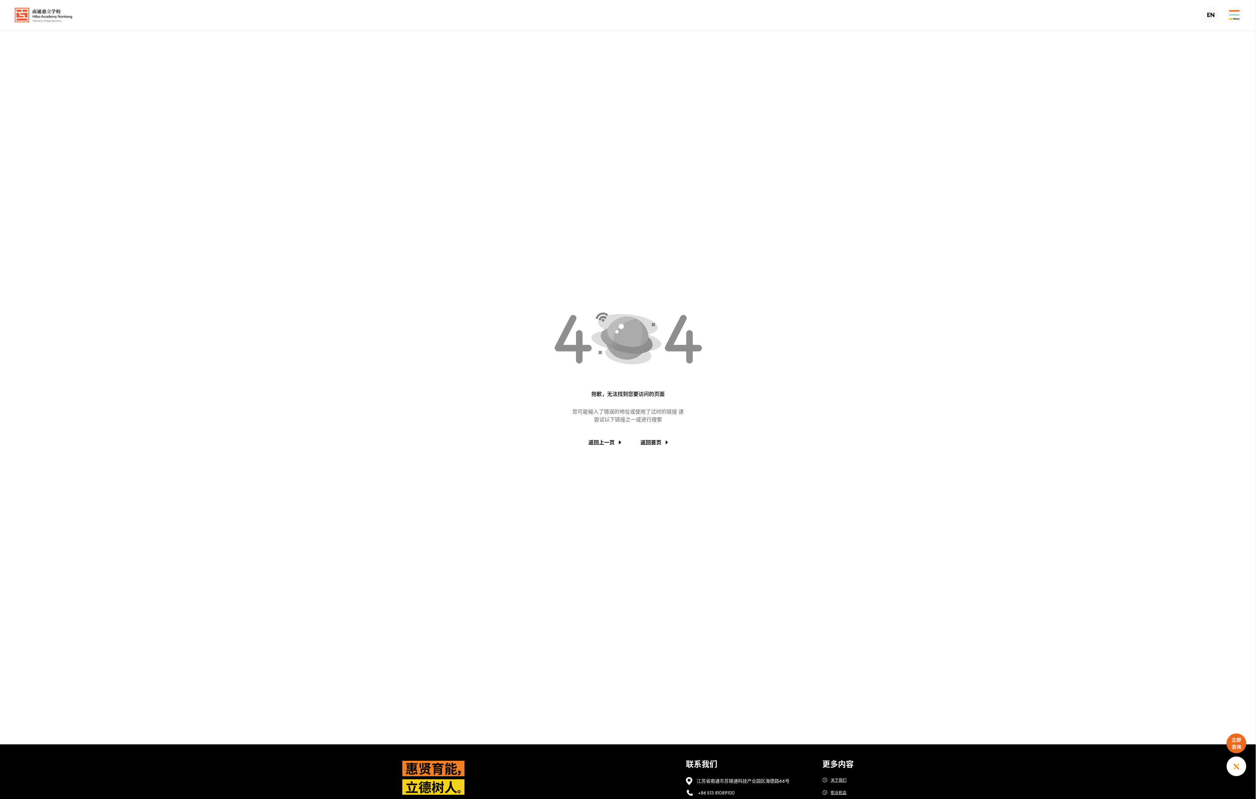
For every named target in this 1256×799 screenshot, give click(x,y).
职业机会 (838, 792)
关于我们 (838, 780)
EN (1211, 15)
